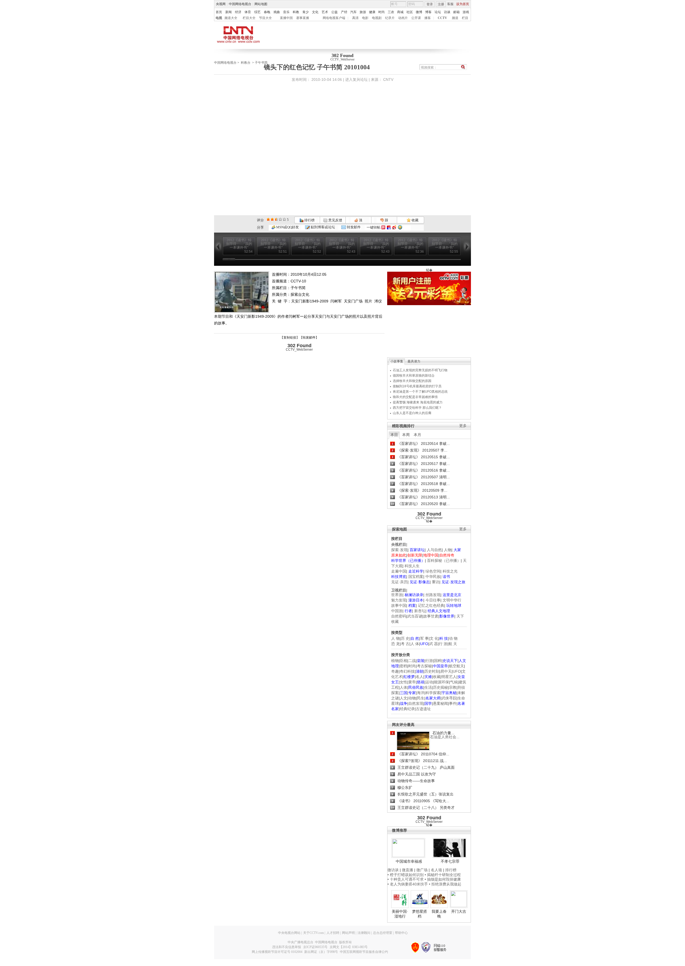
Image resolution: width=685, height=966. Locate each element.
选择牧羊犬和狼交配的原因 (412, 381)
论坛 (438, 12)
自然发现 (415, 703)
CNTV (388, 79)
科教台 (245, 63)
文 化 (434, 638)
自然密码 (398, 616)
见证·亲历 (399, 582)
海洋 (420, 693)
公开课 (416, 18)
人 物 (395, 638)
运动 (429, 682)
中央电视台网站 (289, 933)
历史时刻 (431, 671)
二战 (412, 660)
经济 (238, 12)
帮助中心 (401, 933)
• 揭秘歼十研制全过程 (443, 875)
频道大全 (230, 18)
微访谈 (393, 870)
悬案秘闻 (440, 703)
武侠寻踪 (449, 698)
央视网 (221, 4)
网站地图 (260, 4)
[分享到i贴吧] (388, 227)
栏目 (465, 18)
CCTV (442, 18)
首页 (219, 12)
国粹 (438, 660)
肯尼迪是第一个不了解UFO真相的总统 (420, 391)
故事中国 (398, 605)
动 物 (453, 638)
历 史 (405, 638)
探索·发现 (399, 550)
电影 (365, 18)
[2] (268, 219)
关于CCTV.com (313, 933)
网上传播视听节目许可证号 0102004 (277, 952)
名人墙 (436, 870)
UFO (457, 671)
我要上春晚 (439, 913)
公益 (334, 12)
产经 (344, 12)
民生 (420, 698)
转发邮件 (353, 227)
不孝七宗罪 (450, 861)
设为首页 (462, 4)
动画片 (403, 18)
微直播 (407, 870)
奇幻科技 (407, 671)
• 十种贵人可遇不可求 (406, 879)
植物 (395, 660)
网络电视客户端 (334, 18)
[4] (272, 219)
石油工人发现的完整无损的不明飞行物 (420, 370)
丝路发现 (432, 595)
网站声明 (348, 933)
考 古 (405, 644)
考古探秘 (424, 666)
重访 (435, 582)
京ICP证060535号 (315, 947)
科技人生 (412, 566)
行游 (429, 660)
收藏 (414, 220)
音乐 (286, 12)
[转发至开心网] (383, 227)
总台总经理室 (382, 933)
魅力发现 (398, 600)
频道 (455, 18)
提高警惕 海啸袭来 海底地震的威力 (418, 402)
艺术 (325, 12)
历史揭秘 (440, 687)
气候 (454, 682)
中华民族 (432, 576)
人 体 (414, 644)
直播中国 (286, 18)
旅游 (363, 12)
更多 (463, 426)
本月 (417, 435)
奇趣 (395, 671)
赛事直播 (302, 18)
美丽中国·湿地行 (400, 913)
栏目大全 (249, 18)
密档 (403, 666)
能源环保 (441, 682)
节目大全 (265, 18)
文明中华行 (452, 600)
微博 (419, 12)
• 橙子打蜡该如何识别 (405, 875)
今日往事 (432, 600)
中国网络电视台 (240, 4)
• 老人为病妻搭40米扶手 (407, 884)
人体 (403, 687)
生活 (428, 687)
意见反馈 (335, 220)
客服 (450, 4)
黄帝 (412, 682)
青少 (305, 12)
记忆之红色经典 (431, 605)
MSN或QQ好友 (287, 227)
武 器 (433, 644)
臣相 (403, 660)
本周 (406, 435)
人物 (447, 550)
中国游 (396, 611)
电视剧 (377, 18)
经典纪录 (407, 709)
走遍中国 (398, 571)
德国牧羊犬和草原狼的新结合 (414, 375)
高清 (355, 18)
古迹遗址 (423, 709)
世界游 (396, 595)
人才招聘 (332, 933)
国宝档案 (415, 576)
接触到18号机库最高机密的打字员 (417, 386)
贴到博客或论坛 (322, 227)
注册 (441, 4)
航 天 (452, 644)
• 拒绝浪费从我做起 (445, 884)
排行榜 (309, 220)
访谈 (447, 12)
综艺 (257, 12)
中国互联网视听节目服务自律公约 (364, 952)
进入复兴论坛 (356, 79)
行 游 (443, 644)
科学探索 (432, 693)
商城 (400, 12)
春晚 (267, 12)
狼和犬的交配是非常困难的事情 (415, 397)
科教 (296, 12)
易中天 (446, 671)
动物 (412, 698)
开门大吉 (458, 911)
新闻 (228, 12)
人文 (403, 698)
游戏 (466, 12)
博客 (428, 12)
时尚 (381, 12)
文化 (315, 12)
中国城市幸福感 (409, 861)
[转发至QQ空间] (400, 227)
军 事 (424, 638)
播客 (427, 18)
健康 (372, 12)
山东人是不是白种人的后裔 (412, 413)
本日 (394, 435)
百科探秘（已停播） (444, 560)
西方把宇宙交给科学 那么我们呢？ (417, 408)
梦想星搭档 (419, 913)
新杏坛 (419, 611)
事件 (452, 703)
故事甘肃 (430, 616)
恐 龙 (395, 644)
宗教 (452, 687)
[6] (276, 219)
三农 (391, 12)
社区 (409, 12)
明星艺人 (449, 677)
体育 (248, 12)
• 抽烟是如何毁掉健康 (443, 879)
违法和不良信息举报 (286, 947)
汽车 (353, 12)
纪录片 (390, 18)
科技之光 (450, 571)
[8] (280, 219)
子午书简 (261, 63)
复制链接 (289, 337)
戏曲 (276, 12)
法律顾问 (363, 933)
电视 (219, 18)
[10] (284, 219)
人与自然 (434, 550)
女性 (403, 682)
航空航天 (456, 666)
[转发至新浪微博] (394, 227)
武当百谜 (414, 616)
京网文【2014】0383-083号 (349, 947)
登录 (430, 4)
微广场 (422, 870)
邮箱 (456, 12)
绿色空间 (432, 571)
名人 (419, 677)
